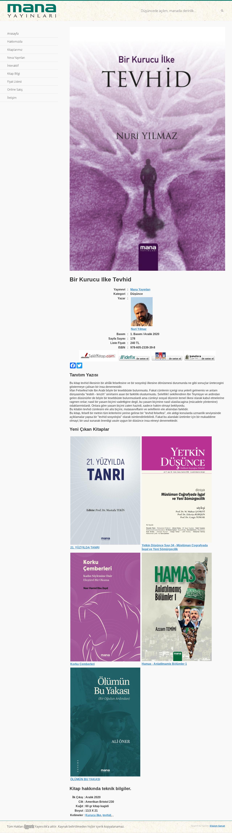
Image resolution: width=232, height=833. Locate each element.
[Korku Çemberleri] (105, 660)
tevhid (107, 815)
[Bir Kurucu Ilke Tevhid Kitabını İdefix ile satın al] (134, 360)
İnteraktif (28, 66)
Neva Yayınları (16, 58)
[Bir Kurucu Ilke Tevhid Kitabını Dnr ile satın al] (167, 360)
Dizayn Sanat (217, 825)
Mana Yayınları (140, 289)
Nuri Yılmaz (138, 329)
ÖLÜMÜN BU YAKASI (85, 779)
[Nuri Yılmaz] (142, 325)
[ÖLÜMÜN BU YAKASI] (105, 775)
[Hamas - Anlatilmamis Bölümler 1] (177, 660)
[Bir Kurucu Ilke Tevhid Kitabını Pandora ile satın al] (200, 360)
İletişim (11, 98)
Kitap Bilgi (29, 74)
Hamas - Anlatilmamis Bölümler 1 (164, 663)
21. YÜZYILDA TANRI (84, 547)
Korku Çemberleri (82, 664)
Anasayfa (12, 34)
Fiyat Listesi (14, 82)
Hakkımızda (14, 41)
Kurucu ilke (93, 815)
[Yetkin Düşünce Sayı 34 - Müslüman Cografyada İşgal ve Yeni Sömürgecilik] (177, 541)
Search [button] (222, 11)
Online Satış (30, 90)
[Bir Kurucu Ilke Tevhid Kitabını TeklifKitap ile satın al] (98, 360)
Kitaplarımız (14, 50)
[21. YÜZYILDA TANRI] (105, 543)
